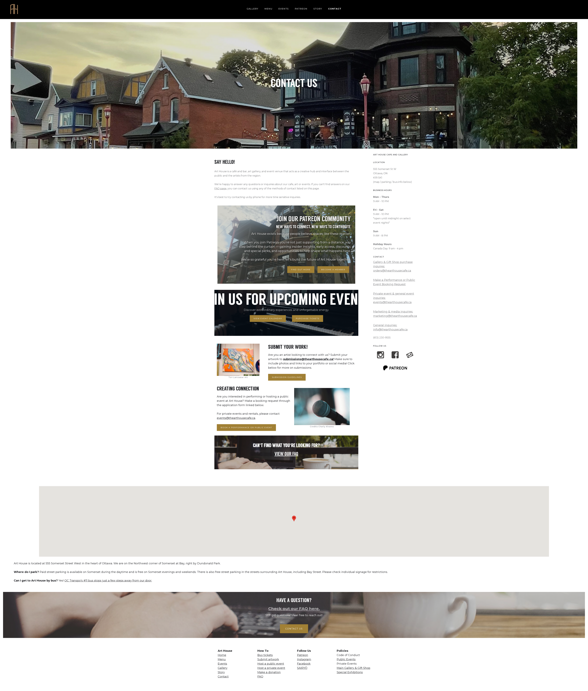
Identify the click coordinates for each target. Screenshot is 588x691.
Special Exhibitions (350, 672)
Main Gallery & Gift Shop (353, 668)
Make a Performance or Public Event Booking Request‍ (394, 282)
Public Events (346, 659)
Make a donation (269, 672)
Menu (222, 659)
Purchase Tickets (307, 318)
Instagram (304, 659)
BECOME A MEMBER (333, 269)
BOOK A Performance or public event (246, 427)
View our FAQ (286, 454)
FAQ (260, 676)
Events (283, 8)
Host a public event (270, 663)
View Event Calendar (268, 318)
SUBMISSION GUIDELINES (287, 377)
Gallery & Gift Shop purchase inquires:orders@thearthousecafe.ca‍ (393, 266)
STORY (317, 8)
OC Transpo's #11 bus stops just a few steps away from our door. (108, 580)
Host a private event (271, 668)
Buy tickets (265, 655)
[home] (14, 9)
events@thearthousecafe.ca (236, 418)
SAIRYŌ (302, 668)
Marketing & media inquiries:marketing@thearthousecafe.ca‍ (395, 314)
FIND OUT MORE (301, 269)
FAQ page (220, 188)
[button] (294, 518)
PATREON (301, 8)
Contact (334, 8)
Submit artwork (268, 659)
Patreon (302, 655)
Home (222, 655)
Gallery (252, 8)
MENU (268, 8)
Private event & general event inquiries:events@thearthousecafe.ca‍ (393, 298)
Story (221, 672)
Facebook (304, 663)
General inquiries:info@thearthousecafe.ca (390, 327)
